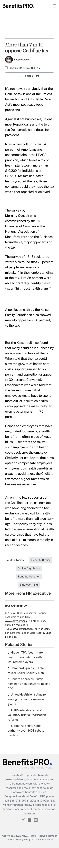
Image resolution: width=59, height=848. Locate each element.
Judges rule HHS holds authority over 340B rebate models (26, 730)
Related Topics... (15, 560)
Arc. (23, 835)
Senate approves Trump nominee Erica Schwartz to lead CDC (29, 683)
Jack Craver (23, 59)
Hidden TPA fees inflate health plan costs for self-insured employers (25, 657)
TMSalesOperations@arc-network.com (27, 628)
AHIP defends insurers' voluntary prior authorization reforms (27, 714)
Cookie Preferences (42, 839)
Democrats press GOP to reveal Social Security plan (26, 670)
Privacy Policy (23, 839)
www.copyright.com (16, 620)
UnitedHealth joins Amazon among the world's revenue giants (27, 699)
